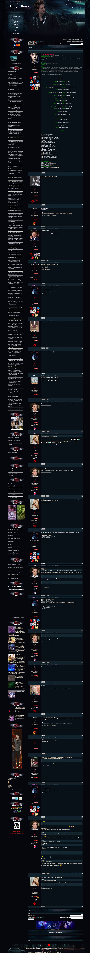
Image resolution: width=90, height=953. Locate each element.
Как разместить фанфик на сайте (14, 485)
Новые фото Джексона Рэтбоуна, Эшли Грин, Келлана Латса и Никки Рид (15, 214)
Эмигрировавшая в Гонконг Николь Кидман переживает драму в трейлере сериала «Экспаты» (15, 403)
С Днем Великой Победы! (13, 233)
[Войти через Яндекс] (17, 45)
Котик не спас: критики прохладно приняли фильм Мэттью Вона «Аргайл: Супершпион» (15, 332)
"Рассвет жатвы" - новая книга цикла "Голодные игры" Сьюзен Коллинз (14, 128)
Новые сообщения (64, 39)
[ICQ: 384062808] (47, 348)
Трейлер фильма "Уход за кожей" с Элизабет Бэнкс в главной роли (14, 211)
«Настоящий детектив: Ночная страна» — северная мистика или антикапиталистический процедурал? (15, 358)
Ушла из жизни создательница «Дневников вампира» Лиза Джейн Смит (15, 131)
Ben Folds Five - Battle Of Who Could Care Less (51, 137)
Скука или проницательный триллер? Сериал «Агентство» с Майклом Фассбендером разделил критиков (14, 158)
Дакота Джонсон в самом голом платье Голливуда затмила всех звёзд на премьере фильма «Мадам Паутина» (15, 318)
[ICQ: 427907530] (47, 399)
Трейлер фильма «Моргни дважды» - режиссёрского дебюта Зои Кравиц (14, 243)
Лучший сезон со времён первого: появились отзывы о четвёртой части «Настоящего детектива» (14, 381)
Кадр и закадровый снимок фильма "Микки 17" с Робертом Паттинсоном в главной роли (15, 168)
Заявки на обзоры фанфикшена (14, 495)
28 (40, 41)
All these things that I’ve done (56, 92)
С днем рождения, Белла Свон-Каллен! (15, 188)
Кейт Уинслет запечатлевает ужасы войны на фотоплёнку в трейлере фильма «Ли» (15, 241)
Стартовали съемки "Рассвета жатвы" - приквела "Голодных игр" (15, 110)
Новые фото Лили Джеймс (13, 330)
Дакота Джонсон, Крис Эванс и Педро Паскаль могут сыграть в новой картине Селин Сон (15, 321)
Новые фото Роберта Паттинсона (14, 185)
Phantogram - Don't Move (47, 150)
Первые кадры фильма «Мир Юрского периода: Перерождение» (15, 190)
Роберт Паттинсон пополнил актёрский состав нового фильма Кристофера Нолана (15, 155)
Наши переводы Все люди (49, 43)
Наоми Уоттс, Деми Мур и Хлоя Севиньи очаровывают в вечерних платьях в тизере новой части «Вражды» (15, 400)
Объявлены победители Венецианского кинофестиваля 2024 (15, 195)
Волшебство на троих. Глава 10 (14, 578)
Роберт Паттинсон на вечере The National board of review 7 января (15, 141)
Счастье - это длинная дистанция (14, 538)
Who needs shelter (58, 106)
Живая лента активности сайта (55, 932)
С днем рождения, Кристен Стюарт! (15, 247)
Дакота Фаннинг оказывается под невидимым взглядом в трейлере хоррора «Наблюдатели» (15, 280)
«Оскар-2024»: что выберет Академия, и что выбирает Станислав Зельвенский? (15, 265)
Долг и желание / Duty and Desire (14, 530)
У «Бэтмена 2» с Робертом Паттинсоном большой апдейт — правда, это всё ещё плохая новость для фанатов (15, 205)
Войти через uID (17, 42)
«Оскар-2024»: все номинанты (14, 347)
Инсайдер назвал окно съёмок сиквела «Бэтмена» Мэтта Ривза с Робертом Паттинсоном (15, 392)
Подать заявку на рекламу (16, 520)
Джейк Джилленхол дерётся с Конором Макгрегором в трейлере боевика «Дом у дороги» (15, 342)
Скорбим (10, 250)
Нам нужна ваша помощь (13, 212)
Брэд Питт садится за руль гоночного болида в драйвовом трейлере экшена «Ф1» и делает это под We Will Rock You (15, 208)
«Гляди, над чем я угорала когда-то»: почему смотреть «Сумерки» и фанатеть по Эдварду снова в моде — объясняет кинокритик (15, 102)
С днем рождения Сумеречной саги (15, 112)
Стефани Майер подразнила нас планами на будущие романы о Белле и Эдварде (15, 83)
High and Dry (63, 124)
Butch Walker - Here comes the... (48, 154)
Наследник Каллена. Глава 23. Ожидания (16, 567)
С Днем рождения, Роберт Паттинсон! (15, 122)
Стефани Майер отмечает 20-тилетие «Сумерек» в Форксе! (14, 87)
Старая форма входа (16, 47)
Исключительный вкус (12, 532)
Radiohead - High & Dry (47, 155)
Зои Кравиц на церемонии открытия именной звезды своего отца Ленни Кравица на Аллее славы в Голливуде (15, 255)
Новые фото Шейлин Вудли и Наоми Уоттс (16, 183)
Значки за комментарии (13, 452)
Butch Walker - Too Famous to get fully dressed (51, 138)
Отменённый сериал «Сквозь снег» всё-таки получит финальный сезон (15, 252)
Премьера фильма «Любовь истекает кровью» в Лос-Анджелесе (14, 270)
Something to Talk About (63, 127)
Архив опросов (19, 789)
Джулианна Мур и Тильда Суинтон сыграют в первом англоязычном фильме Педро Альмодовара (15, 337)
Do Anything (59, 81)
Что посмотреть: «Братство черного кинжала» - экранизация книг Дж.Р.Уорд (14, 105)
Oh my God (60, 90)
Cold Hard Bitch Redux (64, 119)
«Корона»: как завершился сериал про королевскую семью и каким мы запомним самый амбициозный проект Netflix (15, 409)
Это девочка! (11, 245)
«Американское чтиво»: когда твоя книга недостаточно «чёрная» (15, 304)
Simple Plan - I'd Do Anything (48, 134)
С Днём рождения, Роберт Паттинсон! (15, 232)
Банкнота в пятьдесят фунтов (14, 550)
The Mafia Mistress (46, 292)
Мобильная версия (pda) (45, 949)
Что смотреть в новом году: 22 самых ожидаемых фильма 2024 (15, 376)
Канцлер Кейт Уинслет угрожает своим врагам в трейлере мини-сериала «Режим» (15, 327)
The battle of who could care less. (56, 87)
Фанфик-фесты (11, 471)
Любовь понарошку (57, 43)
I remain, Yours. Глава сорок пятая (14, 564)
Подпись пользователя (45, 473)
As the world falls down (57, 105)
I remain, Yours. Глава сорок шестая (15, 562)
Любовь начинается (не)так (13, 553)
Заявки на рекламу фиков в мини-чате (17, 618)
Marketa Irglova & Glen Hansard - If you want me (51, 151)
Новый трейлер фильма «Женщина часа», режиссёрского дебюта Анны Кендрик (15, 181)
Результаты (14, 789)
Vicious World (59, 84)
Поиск (79, 39)
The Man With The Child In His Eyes (63, 114)
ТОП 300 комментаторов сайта (17, 63)
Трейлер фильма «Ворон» (13, 257)
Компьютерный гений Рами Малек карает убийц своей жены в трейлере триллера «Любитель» (15, 152)
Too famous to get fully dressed (63, 89)
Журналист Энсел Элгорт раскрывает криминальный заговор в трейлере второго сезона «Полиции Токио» (15, 373)
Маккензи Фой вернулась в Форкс (14, 76)
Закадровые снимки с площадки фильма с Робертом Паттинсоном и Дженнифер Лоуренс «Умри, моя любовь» (15, 202)
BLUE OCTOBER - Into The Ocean (49, 143)
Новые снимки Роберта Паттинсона (15, 139)
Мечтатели (10, 547)
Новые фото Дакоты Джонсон (14, 339)
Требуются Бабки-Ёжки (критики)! (14, 440)
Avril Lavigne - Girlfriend (47, 140)
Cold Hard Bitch (63, 117)
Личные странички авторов (13, 497)
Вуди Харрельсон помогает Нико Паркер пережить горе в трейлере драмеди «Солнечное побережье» (15, 352)
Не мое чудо (44, 293)
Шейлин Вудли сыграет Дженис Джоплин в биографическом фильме (15, 192)
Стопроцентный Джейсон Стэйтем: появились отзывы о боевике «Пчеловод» (15, 371)
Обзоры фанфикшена (12, 494)
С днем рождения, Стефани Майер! (15, 147)
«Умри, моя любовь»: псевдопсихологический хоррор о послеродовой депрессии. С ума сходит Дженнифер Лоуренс (15, 115)
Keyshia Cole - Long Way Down (48, 136)
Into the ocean (59, 98)
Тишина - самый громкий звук (48, 290)
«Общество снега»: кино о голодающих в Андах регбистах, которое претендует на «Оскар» (15, 361)
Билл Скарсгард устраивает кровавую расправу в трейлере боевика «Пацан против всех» (15, 288)
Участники (69, 39)
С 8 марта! (10, 74)
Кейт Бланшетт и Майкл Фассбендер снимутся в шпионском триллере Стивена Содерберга (15, 345)
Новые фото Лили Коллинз (13, 166)
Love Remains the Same (63, 125)
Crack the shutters (63, 111)
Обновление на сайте (12, 71)
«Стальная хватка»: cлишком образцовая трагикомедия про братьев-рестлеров (15, 364)
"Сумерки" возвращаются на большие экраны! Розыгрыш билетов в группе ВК (15, 78)
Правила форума (75, 39)
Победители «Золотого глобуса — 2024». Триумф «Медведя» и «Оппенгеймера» (15, 379)
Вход (80, 2)
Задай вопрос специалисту (13, 473)
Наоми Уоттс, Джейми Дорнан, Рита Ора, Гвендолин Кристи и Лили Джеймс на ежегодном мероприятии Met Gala (15, 236)
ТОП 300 (10, 483)
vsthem (36, 42)
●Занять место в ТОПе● (17, 554)
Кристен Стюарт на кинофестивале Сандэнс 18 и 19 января (14, 355)
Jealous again (59, 103)
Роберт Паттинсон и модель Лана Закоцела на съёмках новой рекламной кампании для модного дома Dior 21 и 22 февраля (15, 297)
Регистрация (76, 2)
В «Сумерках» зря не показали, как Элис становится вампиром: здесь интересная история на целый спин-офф (15, 94)
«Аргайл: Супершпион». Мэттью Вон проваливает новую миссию (14, 310)
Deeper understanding (58, 97)
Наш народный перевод (13, 470)
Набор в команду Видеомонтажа (14, 442)
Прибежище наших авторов (13, 489)
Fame (61, 100)
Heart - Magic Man (46, 148)
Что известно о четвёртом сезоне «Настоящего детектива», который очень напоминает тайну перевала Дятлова (15, 397)
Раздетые (10, 544)
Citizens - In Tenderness (47, 141)
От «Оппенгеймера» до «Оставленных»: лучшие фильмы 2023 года (15, 394)
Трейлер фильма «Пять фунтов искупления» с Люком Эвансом (13, 223)
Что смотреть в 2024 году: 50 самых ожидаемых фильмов (14, 387)
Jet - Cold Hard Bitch (46, 152)
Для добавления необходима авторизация (17, 617)
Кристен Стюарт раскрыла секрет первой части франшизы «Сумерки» (15, 302)
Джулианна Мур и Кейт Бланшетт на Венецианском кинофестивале (14, 199)
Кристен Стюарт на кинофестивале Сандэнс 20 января (14, 349)
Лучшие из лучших (12, 488)
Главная (72, 2)
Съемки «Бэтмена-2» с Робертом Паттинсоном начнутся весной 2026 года (15, 108)
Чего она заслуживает (12, 552)
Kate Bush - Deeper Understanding (49, 142)
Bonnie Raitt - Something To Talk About (50, 157)
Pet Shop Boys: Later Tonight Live (49, 147)
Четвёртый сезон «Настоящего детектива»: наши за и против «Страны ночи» (15, 283)
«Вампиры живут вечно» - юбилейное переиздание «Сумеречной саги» (14, 133)
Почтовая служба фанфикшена (14, 492)
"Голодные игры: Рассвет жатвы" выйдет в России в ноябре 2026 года (15, 85)
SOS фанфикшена (12, 486)
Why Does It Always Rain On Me (63, 122)
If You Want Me (63, 116)
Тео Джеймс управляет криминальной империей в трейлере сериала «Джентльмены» (15, 291)
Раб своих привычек (55, 233)
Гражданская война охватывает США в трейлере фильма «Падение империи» (15, 335)
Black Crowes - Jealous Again (48, 145)
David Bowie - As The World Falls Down (50, 146)
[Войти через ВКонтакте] (15, 45)
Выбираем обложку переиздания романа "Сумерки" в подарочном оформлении (15, 80)
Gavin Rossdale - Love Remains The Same (50, 156)
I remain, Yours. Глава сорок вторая (15, 570)
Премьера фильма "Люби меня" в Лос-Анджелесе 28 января (15, 135)
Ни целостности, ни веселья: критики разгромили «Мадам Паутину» (14, 315)
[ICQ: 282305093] (47, 260)
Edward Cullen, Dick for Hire (13, 529)
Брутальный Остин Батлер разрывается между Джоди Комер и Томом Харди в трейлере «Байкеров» (15, 277)
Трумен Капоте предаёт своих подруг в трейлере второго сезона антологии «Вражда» (15, 384)
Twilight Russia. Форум (31, 43)
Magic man (63, 109)
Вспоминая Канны (12, 221)
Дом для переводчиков (12, 491)
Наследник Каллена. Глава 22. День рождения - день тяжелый (14, 572)
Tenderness (60, 95)
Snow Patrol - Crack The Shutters (49, 149)
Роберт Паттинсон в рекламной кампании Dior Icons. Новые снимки (15, 175)
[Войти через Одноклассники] (19, 45)
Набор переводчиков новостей (14, 437)
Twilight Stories (11, 541)
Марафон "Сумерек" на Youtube (14, 89)
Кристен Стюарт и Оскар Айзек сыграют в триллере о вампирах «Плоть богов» (15, 239)
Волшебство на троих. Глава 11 (14, 574)
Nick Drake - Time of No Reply (48, 144)
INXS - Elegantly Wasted (47, 135)
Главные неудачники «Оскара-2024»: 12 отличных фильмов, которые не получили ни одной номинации (15, 267)
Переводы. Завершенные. (40, 43)
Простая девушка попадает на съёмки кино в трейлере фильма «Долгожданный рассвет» (15, 324)
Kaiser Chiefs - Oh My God (47, 139)
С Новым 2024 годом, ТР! (13, 389)
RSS (82, 2)
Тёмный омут (11, 535)
